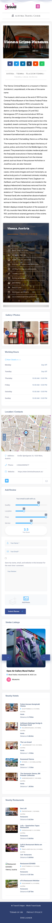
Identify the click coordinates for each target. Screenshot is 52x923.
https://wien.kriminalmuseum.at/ (30, 472)
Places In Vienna (35, 73)
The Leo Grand (26, 742)
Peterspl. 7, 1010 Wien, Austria (31, 762)
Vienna (20, 73)
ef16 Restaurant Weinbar (29, 881)
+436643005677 (23, 465)
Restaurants (24, 817)
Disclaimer (26, 917)
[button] (38, 6)
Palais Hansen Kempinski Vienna (30, 705)
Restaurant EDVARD (27, 864)
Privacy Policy (34, 912)
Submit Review (13, 611)
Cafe (21, 855)
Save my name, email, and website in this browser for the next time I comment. (25, 564)
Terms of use (16, 912)
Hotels (22, 714)
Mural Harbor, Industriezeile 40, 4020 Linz (22, 675)
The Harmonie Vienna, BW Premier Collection (30, 774)
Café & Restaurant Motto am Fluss (31, 845)
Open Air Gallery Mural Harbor (21, 671)
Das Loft (23, 808)
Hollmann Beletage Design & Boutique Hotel (31, 724)
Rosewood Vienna (27, 759)
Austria (10, 73)
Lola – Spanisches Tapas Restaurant (29, 827)
